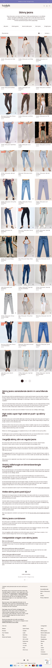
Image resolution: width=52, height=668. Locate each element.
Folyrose (25, 637)
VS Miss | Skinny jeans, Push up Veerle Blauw (24, 203)
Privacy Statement (44, 597)
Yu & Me (25, 645)
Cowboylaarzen (44, 654)
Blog (3, 634)
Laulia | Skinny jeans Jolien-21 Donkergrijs (7, 374)
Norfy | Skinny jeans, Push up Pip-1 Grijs (25, 317)
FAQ (41, 593)
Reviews (4, 630)
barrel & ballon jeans (23, 593)
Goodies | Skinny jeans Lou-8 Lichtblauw (41, 203)
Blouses (42, 641)
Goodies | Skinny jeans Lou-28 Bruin (25, 116)
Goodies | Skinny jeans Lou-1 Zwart (8, 59)
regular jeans (7, 453)
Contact (42, 595)
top (25, 523)
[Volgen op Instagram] (27, 660)
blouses (20, 609)
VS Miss (25, 643)
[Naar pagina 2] (29, 381)
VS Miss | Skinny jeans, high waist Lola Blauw (43, 174)
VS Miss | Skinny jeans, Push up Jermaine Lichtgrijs (7, 317)
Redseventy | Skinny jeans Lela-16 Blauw (25, 174)
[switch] (47, 663)
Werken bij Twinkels (6, 637)
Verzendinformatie (44, 589)
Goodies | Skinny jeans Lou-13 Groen (43, 144)
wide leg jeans (14, 593)
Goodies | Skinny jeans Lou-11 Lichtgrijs (24, 145)
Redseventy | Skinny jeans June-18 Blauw (43, 260)
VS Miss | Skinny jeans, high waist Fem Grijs (8, 174)
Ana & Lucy (25, 649)
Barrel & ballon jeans (45, 632)
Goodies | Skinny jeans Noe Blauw (8, 87)
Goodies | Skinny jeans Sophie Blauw (8, 144)
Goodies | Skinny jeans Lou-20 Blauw (43, 87)
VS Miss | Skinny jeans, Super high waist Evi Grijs (43, 288)
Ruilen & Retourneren (45, 591)
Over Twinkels (5, 632)
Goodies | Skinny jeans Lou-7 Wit (42, 116)
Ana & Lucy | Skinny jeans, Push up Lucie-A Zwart (25, 231)
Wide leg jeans (44, 630)
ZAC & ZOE (25, 639)
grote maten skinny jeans (43, 487)
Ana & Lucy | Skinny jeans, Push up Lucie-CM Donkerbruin (8, 117)
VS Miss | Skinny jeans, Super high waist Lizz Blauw (43, 231)
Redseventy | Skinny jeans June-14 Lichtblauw (43, 345)
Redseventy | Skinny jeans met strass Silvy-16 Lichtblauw (25, 345)
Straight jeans (44, 639)
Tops (42, 643)
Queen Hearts (26, 628)
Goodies (24, 630)
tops (23, 609)
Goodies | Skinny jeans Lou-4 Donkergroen (24, 88)
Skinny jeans (43, 634)
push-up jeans (14, 430)
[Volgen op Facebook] (24, 660)
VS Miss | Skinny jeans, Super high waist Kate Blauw (25, 374)
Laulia (24, 632)
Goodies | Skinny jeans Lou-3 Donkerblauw (41, 60)
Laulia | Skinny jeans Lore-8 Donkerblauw (6, 288)
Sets (42, 645)
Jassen (42, 649)
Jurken (42, 647)
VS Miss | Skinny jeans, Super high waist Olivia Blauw (43, 374)
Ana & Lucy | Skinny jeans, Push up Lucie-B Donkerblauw (8, 345)
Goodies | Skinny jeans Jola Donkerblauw (6, 231)
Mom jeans (43, 637)
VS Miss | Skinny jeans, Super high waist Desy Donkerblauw (25, 288)
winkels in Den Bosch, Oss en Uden (10, 622)
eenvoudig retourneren (7, 620)
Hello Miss (25, 634)
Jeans (42, 628)
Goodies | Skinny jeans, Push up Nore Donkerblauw (8, 203)
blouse (34, 527)
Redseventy (25, 641)
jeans (43, 409)
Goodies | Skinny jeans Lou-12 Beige (25, 59)
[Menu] (50, 659)
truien (26, 533)
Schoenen (43, 651)
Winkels (4, 628)
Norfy (24, 647)
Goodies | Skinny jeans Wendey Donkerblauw (7, 260)
